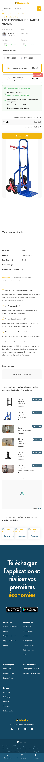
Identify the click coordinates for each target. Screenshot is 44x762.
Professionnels (8, 673)
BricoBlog (26, 636)
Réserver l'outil (22, 135)
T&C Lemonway (28, 650)
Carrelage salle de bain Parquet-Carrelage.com (31, 671)
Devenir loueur (8, 678)
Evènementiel (8, 711)
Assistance (27, 626)
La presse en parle (9, 636)
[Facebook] (12, 729)
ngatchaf (11, 33)
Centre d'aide (28, 631)
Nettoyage (6, 697)
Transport (6, 706)
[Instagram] (18, 729)
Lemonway (10, 746)
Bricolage (6, 701)
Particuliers (7, 669)
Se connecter (22, 758)
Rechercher (8, 758)
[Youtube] (32, 729)
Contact (6, 645)
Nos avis (6, 631)
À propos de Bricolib (10, 626)
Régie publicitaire (9, 640)
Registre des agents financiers (26, 752)
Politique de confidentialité (28, 642)
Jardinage (6, 692)
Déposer (36, 758)
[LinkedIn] (25, 729)
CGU (24, 655)
